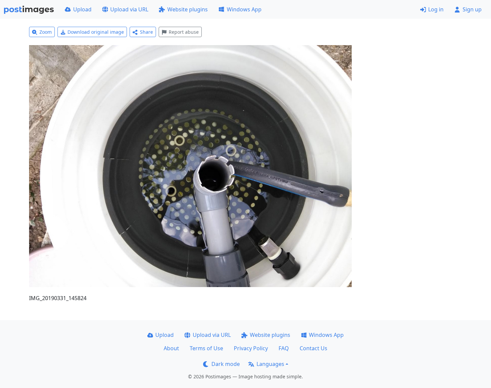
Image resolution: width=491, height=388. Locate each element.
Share (146, 32)
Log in (436, 9)
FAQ (284, 348)
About (171, 348)
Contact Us (313, 348)
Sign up (472, 9)
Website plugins (187, 9)
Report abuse (184, 32)
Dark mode (225, 364)
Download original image (95, 32)
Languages (270, 364)
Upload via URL (129, 9)
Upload (82, 9)
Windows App (244, 9)
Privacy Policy (251, 348)
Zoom (45, 32)
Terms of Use (206, 348)
